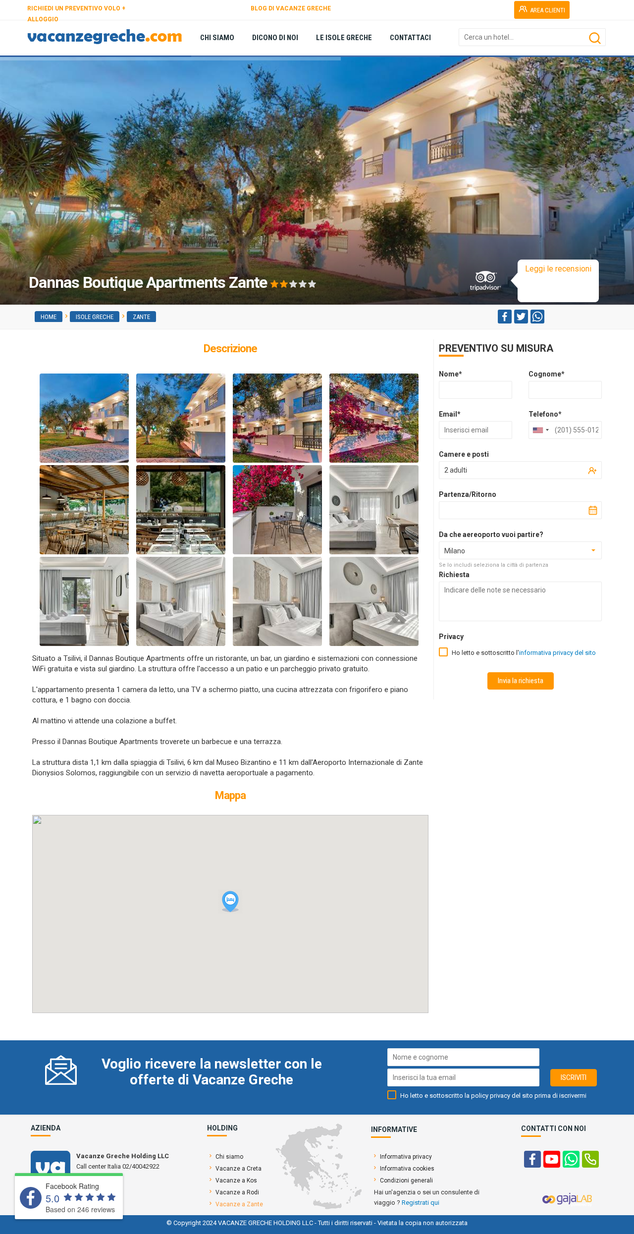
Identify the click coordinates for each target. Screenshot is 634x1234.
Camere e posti (464, 454)
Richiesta (454, 575)
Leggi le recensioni (558, 268)
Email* (450, 414)
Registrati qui (420, 1202)
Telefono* (545, 414)
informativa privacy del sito (557, 652)
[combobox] (540, 430)
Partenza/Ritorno (467, 494)
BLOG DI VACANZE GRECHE (291, 8)
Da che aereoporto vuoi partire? (491, 534)
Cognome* (546, 374)
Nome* (450, 374)
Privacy (451, 637)
